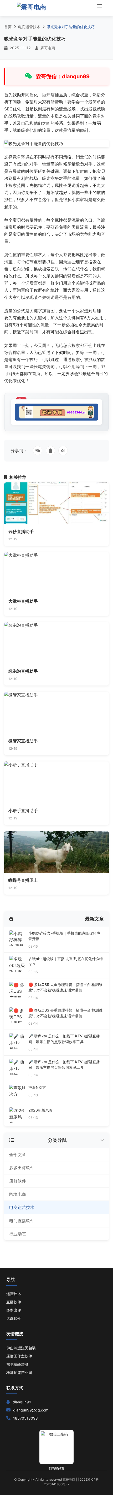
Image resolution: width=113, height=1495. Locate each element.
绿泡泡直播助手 (23, 671)
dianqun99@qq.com (30, 1410)
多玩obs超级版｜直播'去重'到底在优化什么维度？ (65, 961)
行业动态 (17, 1233)
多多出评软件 (21, 1167)
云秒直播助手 (21, 531)
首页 (8, 27)
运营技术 (13, 1293)
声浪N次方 (37, 1087)
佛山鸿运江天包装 (21, 1348)
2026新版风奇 (40, 1110)
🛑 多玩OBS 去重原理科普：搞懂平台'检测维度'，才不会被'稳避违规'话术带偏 (65, 987)
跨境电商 (17, 1194)
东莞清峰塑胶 (17, 1364)
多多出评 (13, 1310)
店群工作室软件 (19, 1356)
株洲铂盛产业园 (19, 1372)
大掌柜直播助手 (23, 601)
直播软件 (13, 1302)
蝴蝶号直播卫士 (23, 880)
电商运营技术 (29, 27)
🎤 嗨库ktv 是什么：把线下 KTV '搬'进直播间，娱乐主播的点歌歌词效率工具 (64, 1039)
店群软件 (17, 1181)
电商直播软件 (21, 1220)
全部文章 (17, 1154)
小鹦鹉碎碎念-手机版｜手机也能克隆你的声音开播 (64, 936)
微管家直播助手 (23, 740)
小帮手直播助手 (23, 810)
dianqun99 (22, 1402)
